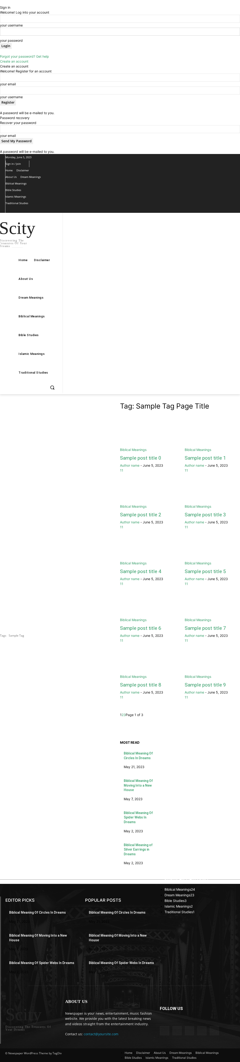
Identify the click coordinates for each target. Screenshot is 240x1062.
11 (121, 470)
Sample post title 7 (205, 628)
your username (11, 25)
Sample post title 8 (140, 685)
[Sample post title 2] (147, 495)
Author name (129, 465)
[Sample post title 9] (212, 665)
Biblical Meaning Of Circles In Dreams (37, 912)
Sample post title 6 (140, 628)
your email (8, 84)
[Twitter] (29, 210)
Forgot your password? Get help (24, 56)
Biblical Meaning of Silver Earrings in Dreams (138, 849)
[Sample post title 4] (147, 552)
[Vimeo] (36, 210)
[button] (52, 387)
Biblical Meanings (133, 450)
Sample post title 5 (205, 571)
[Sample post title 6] (147, 608)
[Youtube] (44, 210)
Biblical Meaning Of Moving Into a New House (138, 785)
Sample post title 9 (205, 685)
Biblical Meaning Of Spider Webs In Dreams (138, 817)
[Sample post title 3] (212, 495)
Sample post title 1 (205, 458)
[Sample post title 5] (212, 552)
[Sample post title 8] (147, 665)
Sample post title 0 (140, 458)
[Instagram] (21, 210)
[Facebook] (14, 210)
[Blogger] (164, 1030)
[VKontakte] (214, 1030)
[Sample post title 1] (212, 438)
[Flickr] (189, 1030)
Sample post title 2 (140, 515)
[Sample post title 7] (212, 608)
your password (11, 40)
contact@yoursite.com (101, 1034)
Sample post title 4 (140, 571)
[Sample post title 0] (147, 438)
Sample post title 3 (205, 515)
